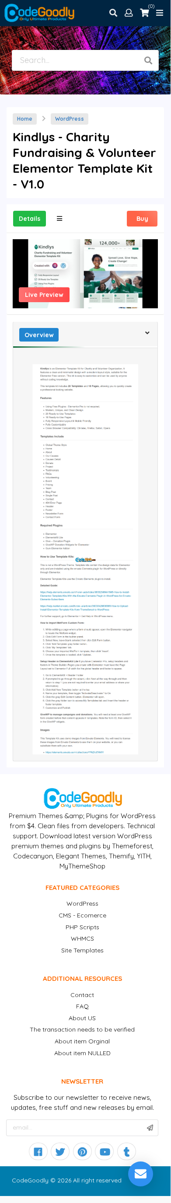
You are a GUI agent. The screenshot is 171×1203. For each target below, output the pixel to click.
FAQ (82, 1006)
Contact (82, 995)
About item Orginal (82, 1041)
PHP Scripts (82, 927)
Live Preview (44, 295)
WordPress (69, 118)
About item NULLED (82, 1053)
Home (24, 118)
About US (82, 1018)
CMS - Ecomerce (82, 915)
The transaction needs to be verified (82, 1029)
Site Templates (82, 950)
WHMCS (82, 938)
